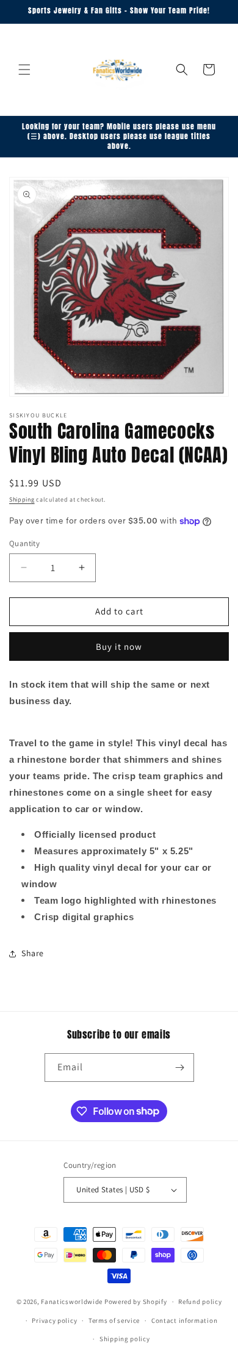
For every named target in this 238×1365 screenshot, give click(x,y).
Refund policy (200, 1301)
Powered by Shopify (135, 1301)
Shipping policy (124, 1338)
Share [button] (32, 953)
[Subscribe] (180, 1067)
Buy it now (119, 646)
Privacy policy (54, 1320)
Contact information (184, 1320)
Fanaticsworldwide (72, 1301)
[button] (24, 69)
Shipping (22, 499)
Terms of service (114, 1320)
